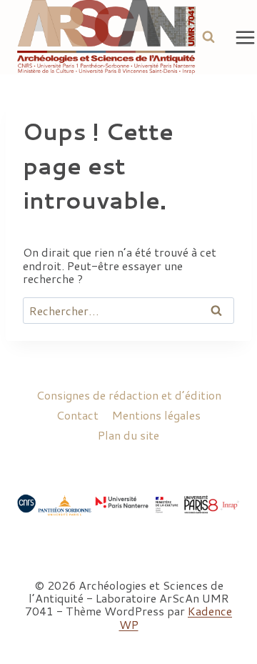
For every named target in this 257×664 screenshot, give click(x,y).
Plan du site (128, 435)
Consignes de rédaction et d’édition (128, 395)
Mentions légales (156, 415)
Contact (77, 415)
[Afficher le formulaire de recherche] (208, 37)
